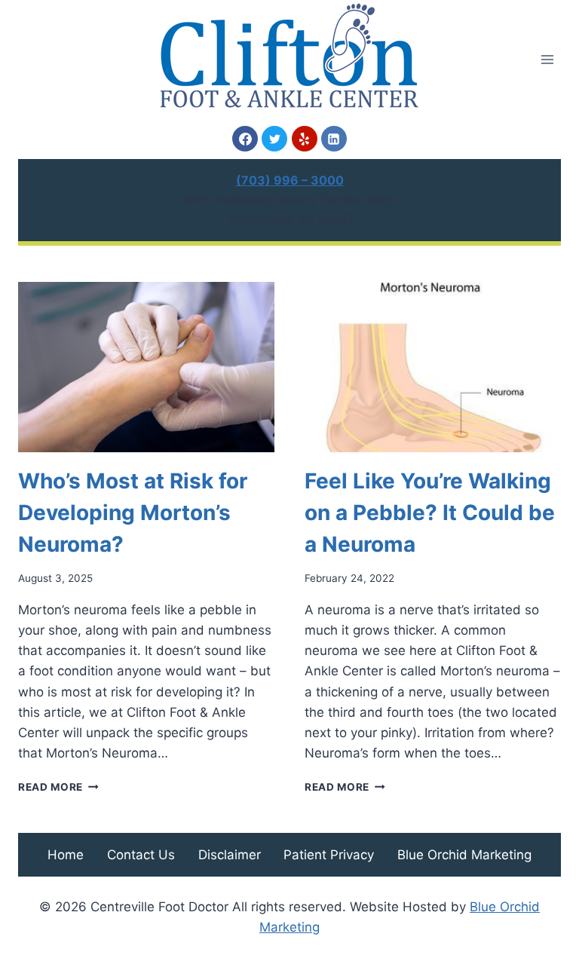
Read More (58, 787)
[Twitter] (274, 139)
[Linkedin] (334, 139)
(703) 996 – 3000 (290, 180)
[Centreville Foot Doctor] (289, 55)
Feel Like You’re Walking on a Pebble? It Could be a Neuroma (430, 512)
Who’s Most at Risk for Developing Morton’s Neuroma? (132, 512)
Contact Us (141, 854)
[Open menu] (547, 59)
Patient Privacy (328, 854)
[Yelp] (304, 139)
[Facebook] (245, 139)
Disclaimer (229, 854)
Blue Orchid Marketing (464, 854)
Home (65, 854)
